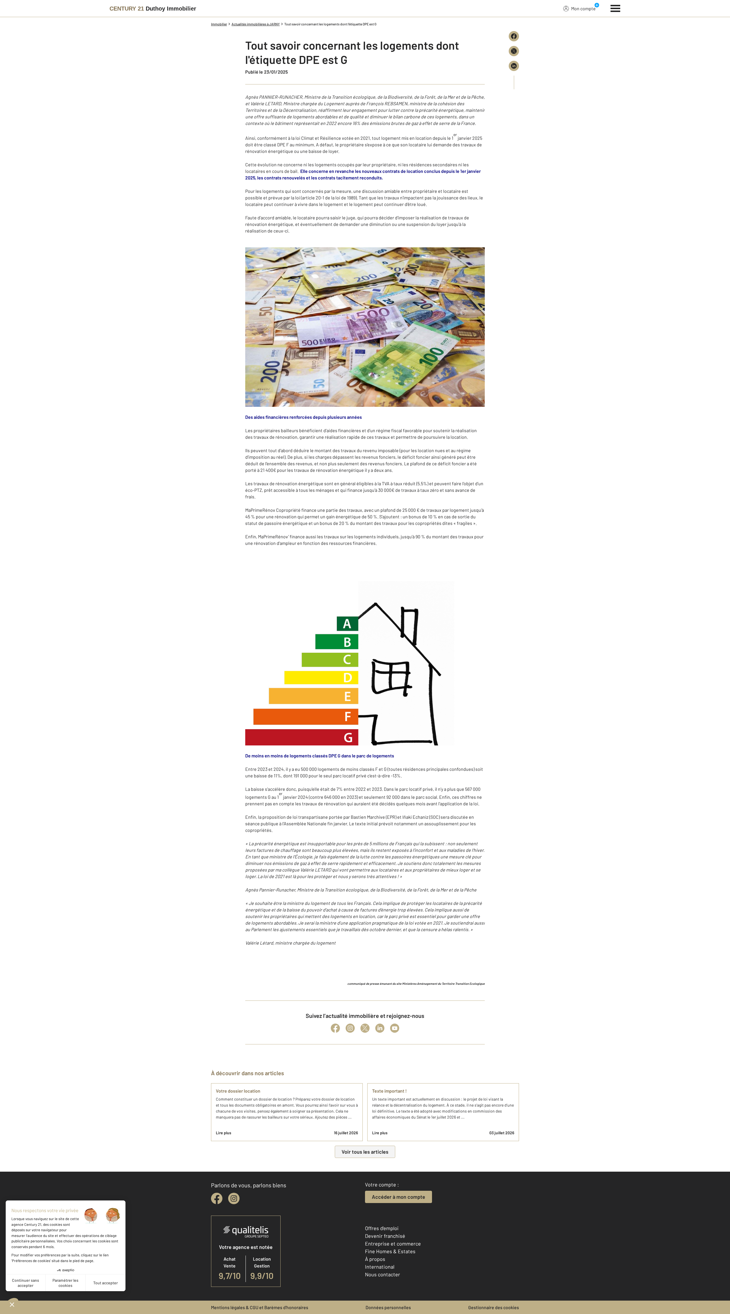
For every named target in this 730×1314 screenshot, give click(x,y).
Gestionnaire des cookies (493, 1307)
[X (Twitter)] (365, 1028)
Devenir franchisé (385, 1236)
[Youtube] (394, 1028)
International (379, 1267)
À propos (375, 1259)
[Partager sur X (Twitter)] (514, 51)
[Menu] (615, 7)
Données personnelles (388, 1307)
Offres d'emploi (382, 1228)
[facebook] (216, 1198)
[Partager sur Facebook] (514, 36)
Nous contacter (382, 1274)
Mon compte (583, 8)
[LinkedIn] (379, 1028)
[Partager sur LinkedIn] (514, 66)
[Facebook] (335, 1028)
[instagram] (234, 1198)
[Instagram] (350, 1028)
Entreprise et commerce (393, 1243)
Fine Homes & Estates (390, 1251)
